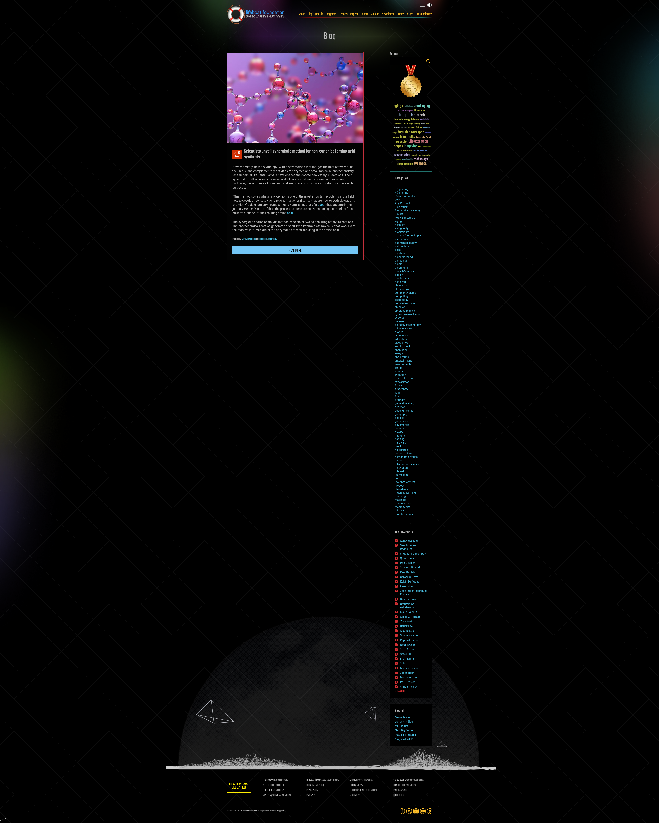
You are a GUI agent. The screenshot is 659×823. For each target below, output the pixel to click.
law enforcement (405, 482)
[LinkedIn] (416, 811)
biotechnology (402, 119)
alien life (400, 225)
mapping (400, 496)
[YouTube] (423, 811)
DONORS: (354, 785)
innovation (401, 467)
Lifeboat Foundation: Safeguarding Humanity (256, 14)
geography (401, 414)
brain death (398, 124)
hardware (400, 442)
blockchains (402, 278)
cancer (406, 123)
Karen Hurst (407, 586)
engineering (402, 357)
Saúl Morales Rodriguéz (408, 547)
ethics (398, 367)
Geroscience (402, 717)
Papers (354, 14)
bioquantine (419, 110)
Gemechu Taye (409, 577)
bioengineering (404, 257)
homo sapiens (403, 453)
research (414, 155)
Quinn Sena (407, 558)
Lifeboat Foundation (248, 811)
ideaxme (396, 137)
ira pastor (401, 142)
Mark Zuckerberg (405, 217)
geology (399, 417)
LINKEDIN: (354, 780)
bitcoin (415, 119)
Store (410, 14)
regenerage (419, 151)
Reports (343, 14)
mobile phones (404, 514)
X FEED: (266, 785)
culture (423, 124)
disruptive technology (408, 324)
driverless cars (403, 328)
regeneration (402, 155)
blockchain (424, 119)
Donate (364, 14)
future (419, 127)
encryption (401, 350)
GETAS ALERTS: (400, 780)
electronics (401, 342)
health (403, 132)
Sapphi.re (281, 811)
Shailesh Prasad (410, 567)
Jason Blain (407, 672)
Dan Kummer (408, 599)
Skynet (399, 214)
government (402, 428)
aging (397, 106)
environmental (403, 364)
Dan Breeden (407, 563)
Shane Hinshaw (409, 635)
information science (407, 464)
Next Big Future (404, 730)
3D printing (401, 189)
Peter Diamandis (405, 196)
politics (399, 151)
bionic (398, 264)
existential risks (400, 128)
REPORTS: (310, 790)
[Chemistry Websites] (411, 82)
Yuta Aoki (406, 621)
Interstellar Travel (423, 137)
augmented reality (406, 242)
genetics (400, 407)
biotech (419, 115)
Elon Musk (401, 207)
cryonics (400, 307)
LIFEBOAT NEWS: (313, 780)
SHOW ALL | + (400, 691)
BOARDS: (397, 785)
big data (400, 253)
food (398, 392)
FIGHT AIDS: (268, 790)
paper (322, 204)
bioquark (406, 115)
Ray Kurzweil (403, 203)
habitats (400, 435)
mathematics (403, 503)
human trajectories (406, 457)
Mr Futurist (401, 726)
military (399, 510)
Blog (310, 14)
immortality (407, 137)
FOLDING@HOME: (357, 790)
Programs (331, 14)
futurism (426, 128)
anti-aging (422, 106)
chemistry (272, 239)
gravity (399, 432)
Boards (319, 14)
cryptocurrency (414, 124)
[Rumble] (429, 811)
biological (262, 239)
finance (399, 385)
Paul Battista (408, 572)
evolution (400, 374)
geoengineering (404, 410)
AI (403, 106)
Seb (402, 663)
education (401, 339)
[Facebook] (402, 811)
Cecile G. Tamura (410, 616)
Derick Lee (406, 626)
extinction (411, 128)
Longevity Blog (404, 721)
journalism (401, 474)
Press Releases (424, 14)
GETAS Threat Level (238, 786)
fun (397, 396)
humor (399, 460)
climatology (402, 289)
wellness (420, 163)
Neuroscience (427, 147)
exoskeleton (402, 382)
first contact (402, 389)
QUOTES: (397, 795)
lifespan (398, 146)
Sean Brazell (407, 649)
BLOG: (308, 785)
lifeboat (399, 485)
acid (290, 213)
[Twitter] (409, 811)
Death (427, 124)
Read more (295, 250)
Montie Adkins (408, 677)
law (397, 478)
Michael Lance (409, 668)
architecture (402, 232)
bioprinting (401, 267)
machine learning (405, 492)
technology (421, 159)
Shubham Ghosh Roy (413, 553)
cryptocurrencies (405, 310)
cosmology (401, 299)
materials (400, 499)
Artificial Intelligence (405, 111)
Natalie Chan (408, 644)
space (398, 159)
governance (402, 424)
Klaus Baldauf (408, 612)
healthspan (416, 132)
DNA (397, 199)
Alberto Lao (407, 630)
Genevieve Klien (249, 239)
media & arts (402, 507)
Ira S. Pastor (407, 682)
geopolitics (401, 421)
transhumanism (405, 164)
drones (399, 332)
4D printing (401, 192)
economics (401, 335)
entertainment (403, 360)
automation (402, 246)
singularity (426, 155)
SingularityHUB (404, 739)
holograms (401, 450)
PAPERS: (310, 795)
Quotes (400, 14)
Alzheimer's (410, 106)
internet (399, 471)
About (301, 14)
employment (402, 346)
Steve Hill (405, 654)
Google (394, 133)
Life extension (418, 141)
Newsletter (388, 14)
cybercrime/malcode (407, 314)
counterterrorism (405, 303)
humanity (428, 133)
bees (398, 249)
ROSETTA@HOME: (271, 795)
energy (399, 353)
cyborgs (399, 317)
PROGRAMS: (398, 790)
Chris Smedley (408, 686)
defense (399, 321)
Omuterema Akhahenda (407, 605)
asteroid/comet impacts (409, 235)
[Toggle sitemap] (422, 5)
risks (419, 155)
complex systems (405, 292)
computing (401, 296)
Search (428, 61)
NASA (420, 146)
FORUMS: (354, 795)
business (400, 282)
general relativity (405, 403)
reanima (407, 150)
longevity (410, 146)
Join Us (375, 14)
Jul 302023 (237, 154)
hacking (399, 439)
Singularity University (407, 210)
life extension (403, 489)
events (399, 371)
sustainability (407, 160)
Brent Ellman (407, 658)
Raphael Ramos (409, 640)
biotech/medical (405, 271)
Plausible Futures (405, 734)
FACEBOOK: (268, 780)
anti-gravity (401, 228)
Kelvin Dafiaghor (410, 581)
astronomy (401, 239)
